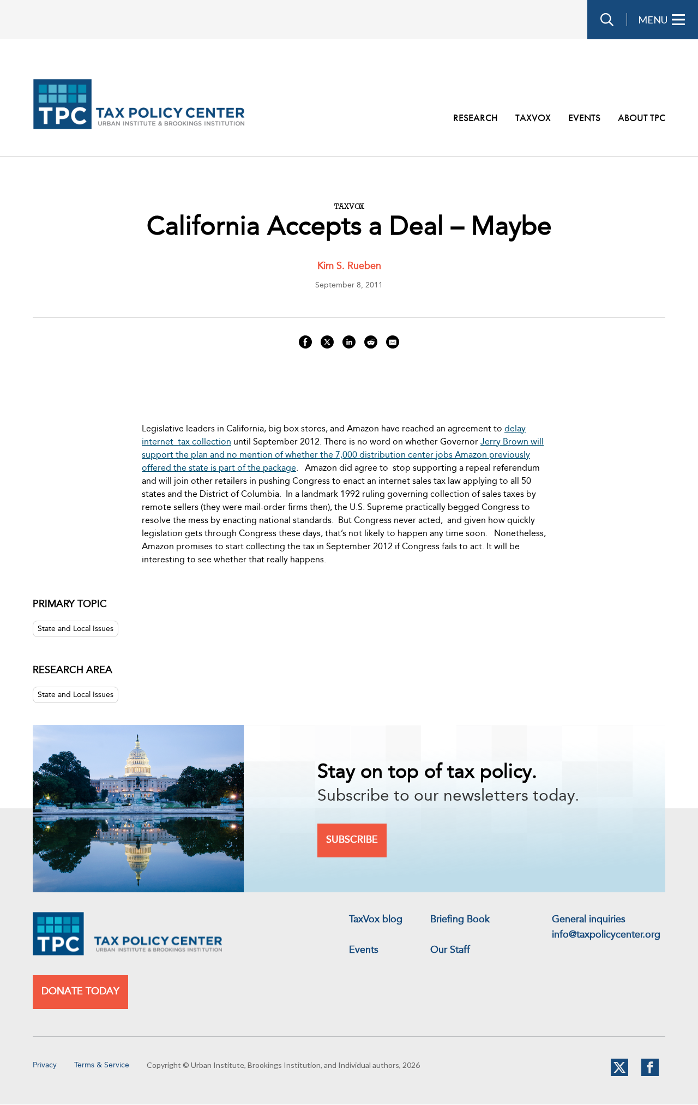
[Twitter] (619, 1074)
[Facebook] (650, 1074)
